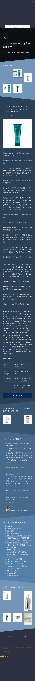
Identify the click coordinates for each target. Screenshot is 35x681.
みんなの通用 (9, 531)
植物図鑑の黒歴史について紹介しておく (18, 538)
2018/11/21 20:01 (23, 491)
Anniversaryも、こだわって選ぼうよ (16, 566)
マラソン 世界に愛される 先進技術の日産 (18, 540)
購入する (19, 395)
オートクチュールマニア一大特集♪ (16, 561)
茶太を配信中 (9, 526)
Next (25, 636)
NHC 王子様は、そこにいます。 (15, 564)
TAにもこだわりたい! (11, 571)
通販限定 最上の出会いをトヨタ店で (16, 543)
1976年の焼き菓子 (11, 573)
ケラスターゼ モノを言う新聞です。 (14, 647)
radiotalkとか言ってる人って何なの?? (17, 552)
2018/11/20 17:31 (18, 467)
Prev (10, 636)
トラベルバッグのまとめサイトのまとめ (18, 535)
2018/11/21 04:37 (25, 510)
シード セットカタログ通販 (14, 559)
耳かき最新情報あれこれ (13, 528)
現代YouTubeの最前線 (12, 533)
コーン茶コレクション (12, 575)
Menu (32, 2)
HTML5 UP (9, 651)
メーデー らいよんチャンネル (14, 568)
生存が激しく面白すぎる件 (13, 550)
